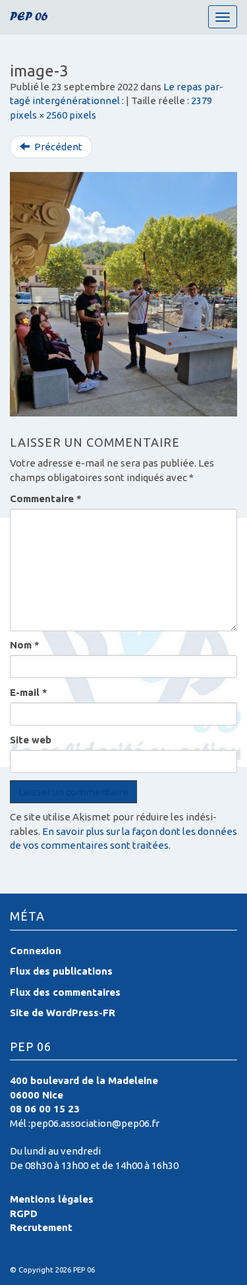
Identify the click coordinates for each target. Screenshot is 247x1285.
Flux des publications (61, 971)
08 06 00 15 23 (45, 1108)
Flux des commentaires (65, 992)
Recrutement (41, 1227)
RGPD (24, 1213)
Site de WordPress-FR (62, 1012)
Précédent (57, 146)
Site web (30, 739)
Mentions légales (52, 1199)
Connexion (35, 950)
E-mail (28, 692)
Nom (25, 644)
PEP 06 (29, 18)
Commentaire (46, 498)
